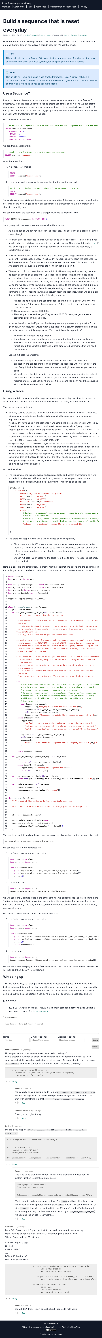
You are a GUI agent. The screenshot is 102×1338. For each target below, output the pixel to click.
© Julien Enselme (51, 1323)
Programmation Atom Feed (63, 6)
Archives (6, 6)
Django (67, 35)
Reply (14, 1082)
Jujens (17, 1088)
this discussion (40, 1011)
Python (74, 35)
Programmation (45, 35)
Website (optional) (67, 1036)
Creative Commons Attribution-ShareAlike (63, 1327)
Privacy (83, 6)
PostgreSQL (83, 35)
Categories (18, 6)
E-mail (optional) (39, 1036)
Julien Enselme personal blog (16, 3)
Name (6, 1036)
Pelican (59, 1334)
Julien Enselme (31, 35)
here (94, 243)
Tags (30, 6)
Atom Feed (41, 6)
